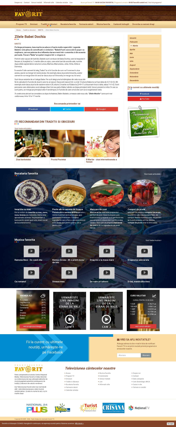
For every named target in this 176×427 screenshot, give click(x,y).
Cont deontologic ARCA (141, 382)
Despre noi (18, 2)
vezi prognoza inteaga (32, 326)
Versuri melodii (36, 2)
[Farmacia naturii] (144, 122)
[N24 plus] (37, 408)
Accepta (170, 424)
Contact (27, 2)
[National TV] (139, 408)
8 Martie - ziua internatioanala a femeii (101, 160)
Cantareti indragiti (121, 24)
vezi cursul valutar (142, 326)
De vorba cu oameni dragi (143, 24)
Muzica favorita (103, 24)
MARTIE (40, 30)
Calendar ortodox (62, 2)
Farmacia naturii (86, 24)
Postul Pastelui (58, 159)
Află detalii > (79, 423)
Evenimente (103, 376)
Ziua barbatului (23, 159)
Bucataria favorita (68, 24)
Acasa (18, 30)
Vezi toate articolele (23, 128)
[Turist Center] (88, 408)
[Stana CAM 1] (69, 311)
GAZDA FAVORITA (106, 2)
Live (71, 2)
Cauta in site (137, 384)
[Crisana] (113, 408)
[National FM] (62, 408)
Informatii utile (49, 2)
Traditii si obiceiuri (49, 24)
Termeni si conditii (139, 387)
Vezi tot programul (154, 2)
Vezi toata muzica (153, 240)
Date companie (138, 379)
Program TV (21, 24)
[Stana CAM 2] (106, 311)
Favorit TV (51, 419)
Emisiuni (33, 24)
